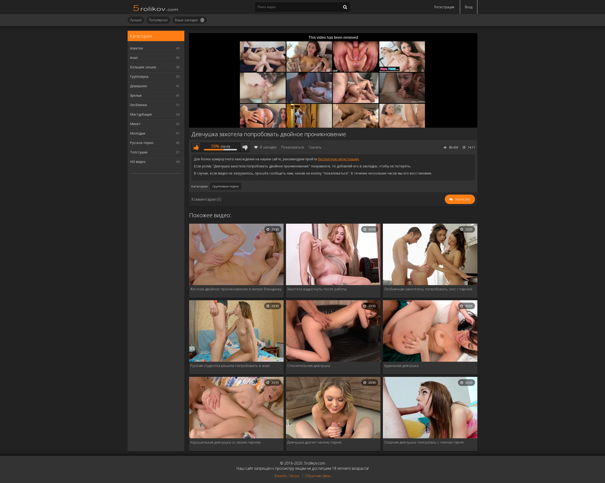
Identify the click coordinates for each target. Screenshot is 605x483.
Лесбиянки (155, 105)
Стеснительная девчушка (308, 365)
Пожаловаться (292, 147)
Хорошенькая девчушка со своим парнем (225, 442)
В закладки (268, 147)
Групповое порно (225, 186)
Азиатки (155, 48)
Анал (155, 57)
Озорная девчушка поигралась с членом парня (423, 442)
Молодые (155, 133)
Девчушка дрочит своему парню (314, 442)
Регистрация (444, 7)
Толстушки (155, 152)
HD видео (155, 161)
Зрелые (155, 95)
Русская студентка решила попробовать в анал (230, 365)
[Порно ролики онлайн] (156, 7)
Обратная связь (318, 476)
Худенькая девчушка (401, 365)
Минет (155, 124)
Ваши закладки (189, 20)
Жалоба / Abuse (286, 476)
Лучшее (136, 20)
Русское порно (155, 142)
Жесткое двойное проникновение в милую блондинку (235, 289)
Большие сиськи (155, 67)
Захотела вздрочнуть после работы (317, 289)
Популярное (158, 20)
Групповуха (155, 76)
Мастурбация (155, 114)
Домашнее (155, 86)
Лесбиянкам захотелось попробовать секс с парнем (428, 289)
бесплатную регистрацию (338, 159)
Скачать (315, 147)
